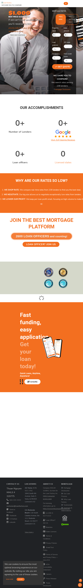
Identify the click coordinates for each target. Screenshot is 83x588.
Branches (49, 527)
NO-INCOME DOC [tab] (72, 19)
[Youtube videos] (80, 580)
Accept (20, 579)
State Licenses (51, 532)
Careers (48, 574)
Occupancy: (56, 54)
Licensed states (63, 162)
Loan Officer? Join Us (41, 244)
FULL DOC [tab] (61, 18)
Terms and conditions (17, 35)
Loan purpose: (55, 43)
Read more (9, 579)
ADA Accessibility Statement (47, 567)
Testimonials (68, 505)
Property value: (55, 29)
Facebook (12, 515)
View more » (29, 532)
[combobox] (56, 49)
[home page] (6, 2)
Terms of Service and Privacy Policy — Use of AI (50, 557)
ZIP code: (67, 42)
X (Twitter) (13, 519)
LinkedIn (12, 522)
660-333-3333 (15, 500)
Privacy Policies (51, 543)
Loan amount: (66, 29)
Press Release (51, 579)
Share (33, 381)
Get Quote (63, 67)
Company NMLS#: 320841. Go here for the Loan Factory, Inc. (50, 493)
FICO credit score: (68, 55)
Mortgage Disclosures (63, 89)
